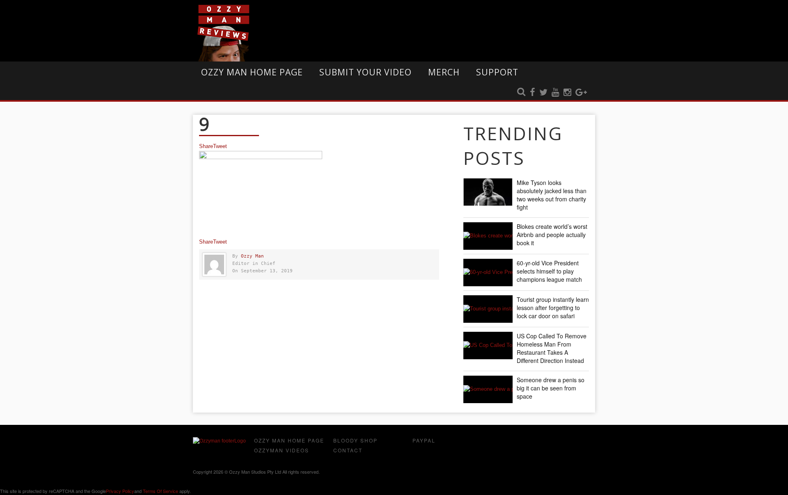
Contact (347, 450)
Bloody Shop (355, 440)
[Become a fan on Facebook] (532, 92)
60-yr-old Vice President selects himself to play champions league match (549, 271)
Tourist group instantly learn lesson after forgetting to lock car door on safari (553, 307)
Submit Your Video (365, 72)
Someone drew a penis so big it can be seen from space (550, 388)
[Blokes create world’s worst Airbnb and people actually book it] (488, 236)
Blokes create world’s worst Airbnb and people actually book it (552, 234)
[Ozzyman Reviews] (219, 441)
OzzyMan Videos (281, 450)
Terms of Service (160, 491)
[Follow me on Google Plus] (581, 92)
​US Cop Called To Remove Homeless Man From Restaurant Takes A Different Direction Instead (551, 348)
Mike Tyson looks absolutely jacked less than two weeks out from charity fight (551, 194)
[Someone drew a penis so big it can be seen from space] (488, 389)
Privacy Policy (120, 491)
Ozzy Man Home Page (252, 72)
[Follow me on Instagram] (567, 92)
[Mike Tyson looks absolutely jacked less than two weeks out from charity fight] (488, 192)
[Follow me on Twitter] (543, 92)
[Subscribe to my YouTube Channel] (555, 92)
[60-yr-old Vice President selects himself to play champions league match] (488, 272)
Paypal (423, 440)
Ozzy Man (252, 256)
